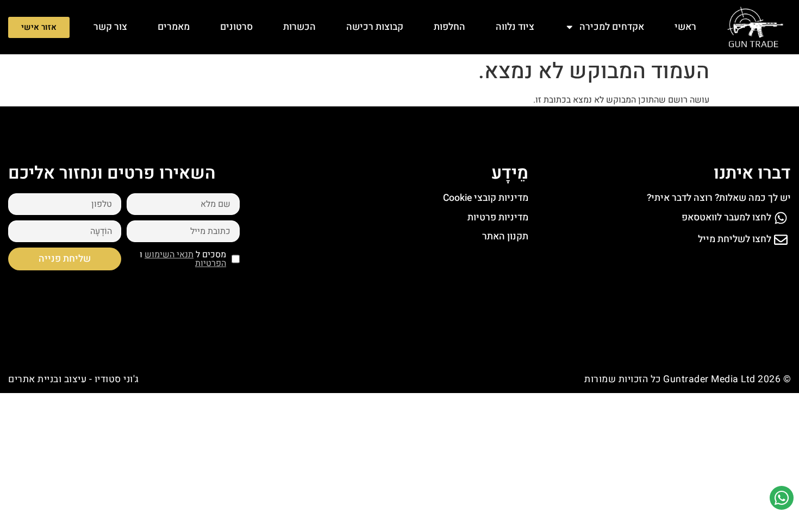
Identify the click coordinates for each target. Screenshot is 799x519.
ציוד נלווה (515, 27)
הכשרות (299, 27)
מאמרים (174, 27)
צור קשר (110, 27)
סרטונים (236, 27)
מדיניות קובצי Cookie (485, 198)
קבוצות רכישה (374, 27)
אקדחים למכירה (611, 27)
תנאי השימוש (169, 254)
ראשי (685, 27)
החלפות (449, 27)
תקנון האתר (505, 236)
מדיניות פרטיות (497, 217)
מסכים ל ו (183, 259)
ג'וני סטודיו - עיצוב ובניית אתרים (73, 379)
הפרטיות (210, 263)
